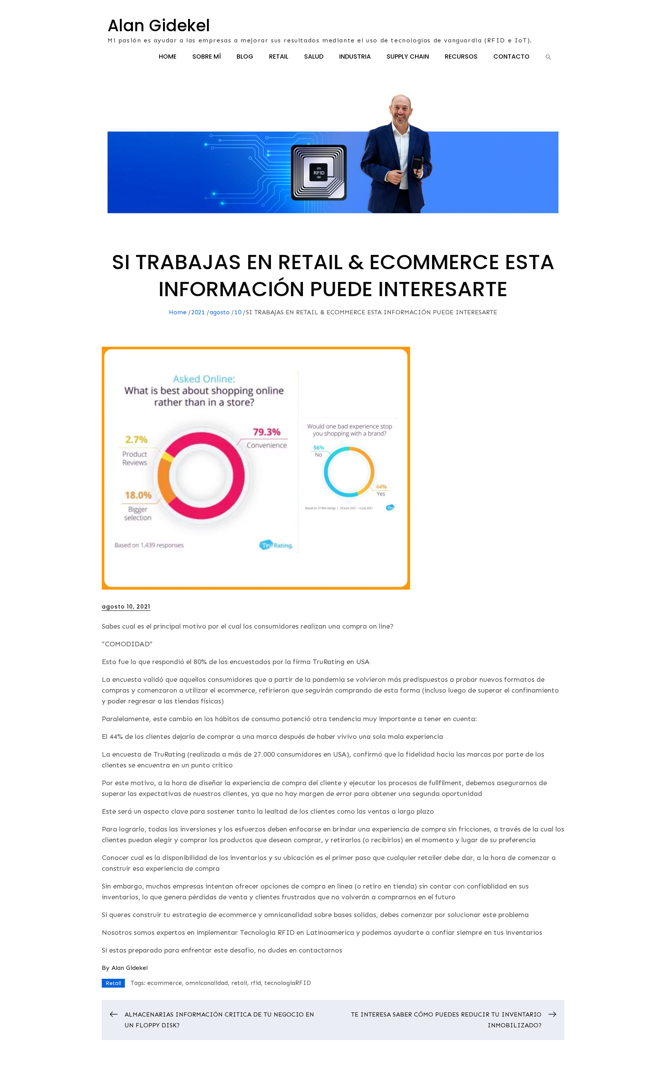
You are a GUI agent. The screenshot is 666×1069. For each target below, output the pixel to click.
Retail (278, 56)
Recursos (461, 56)
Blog (245, 56)
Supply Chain (408, 56)
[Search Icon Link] (548, 57)
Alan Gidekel (159, 25)
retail (239, 982)
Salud (313, 56)
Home (168, 56)
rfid (256, 982)
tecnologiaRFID (287, 982)
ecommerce (164, 982)
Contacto (511, 56)
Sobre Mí (206, 56)
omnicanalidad (206, 982)
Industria (355, 56)
